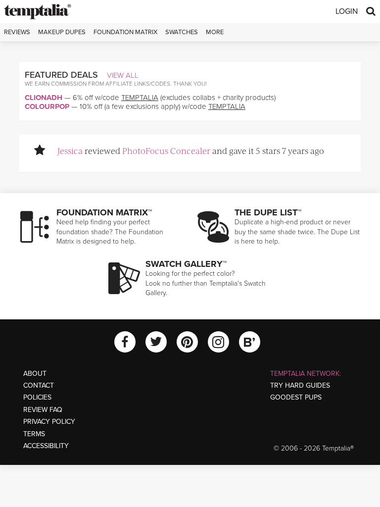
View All (123, 75)
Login (346, 11)
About (35, 373)
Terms (34, 434)
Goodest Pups (296, 397)
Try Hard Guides (300, 385)
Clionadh (43, 97)
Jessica (70, 150)
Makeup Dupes (62, 32)
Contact (38, 385)
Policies (37, 397)
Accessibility (46, 446)
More (215, 32)
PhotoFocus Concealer (166, 150)
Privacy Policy (49, 421)
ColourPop (47, 106)
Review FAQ (42, 410)
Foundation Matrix (125, 32)
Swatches (181, 32)
